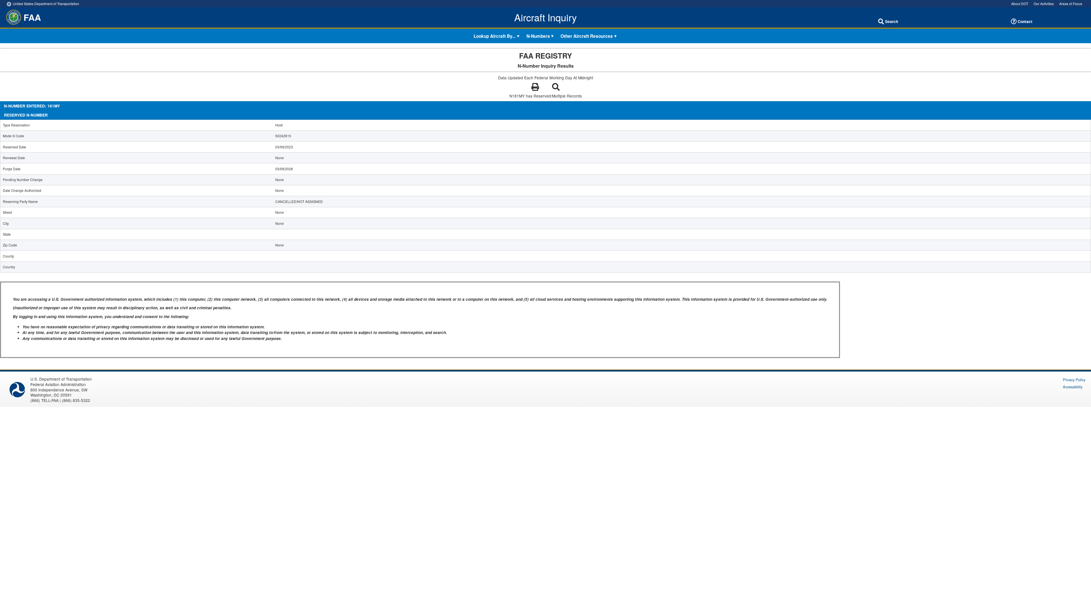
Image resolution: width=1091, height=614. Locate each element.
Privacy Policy (1074, 379)
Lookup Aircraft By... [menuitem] (495, 36)
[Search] (881, 21)
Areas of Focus (1070, 3)
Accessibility (1072, 386)
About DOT (1019, 3)
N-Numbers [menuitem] (538, 36)
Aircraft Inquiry (545, 17)
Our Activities (1044, 3)
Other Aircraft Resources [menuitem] (587, 36)
